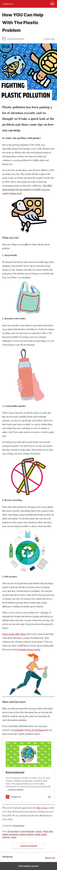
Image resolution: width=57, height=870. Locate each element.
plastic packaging (10, 834)
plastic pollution (27, 834)
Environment (18, 825)
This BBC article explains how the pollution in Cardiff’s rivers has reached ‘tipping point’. (27, 189)
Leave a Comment (28, 846)
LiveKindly (19, 729)
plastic (39, 831)
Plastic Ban (48, 831)
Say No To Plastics (36, 729)
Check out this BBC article (14, 633)
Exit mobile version (29, 866)
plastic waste (41, 834)
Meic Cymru (41, 807)
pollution (6, 837)
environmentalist (27, 831)
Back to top (50, 858)
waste (13, 837)
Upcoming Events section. (29, 649)
